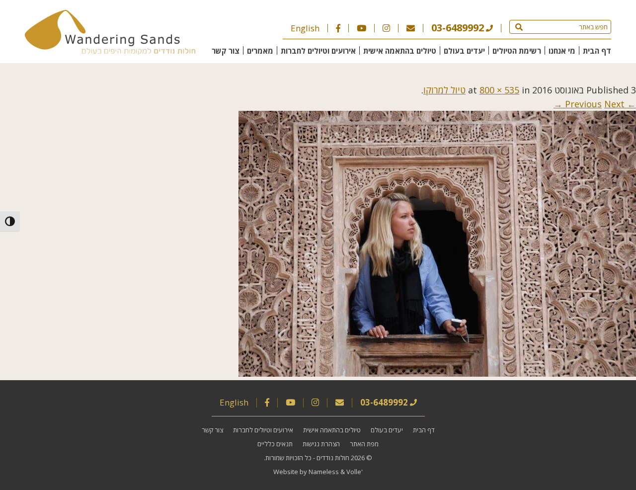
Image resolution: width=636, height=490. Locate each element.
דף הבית (597, 51)
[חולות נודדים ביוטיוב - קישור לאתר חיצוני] (361, 28)
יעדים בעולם (464, 51)
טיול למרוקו (444, 90)
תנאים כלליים (275, 443)
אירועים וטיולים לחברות (318, 51)
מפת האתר (364, 443)
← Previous (600, 104)
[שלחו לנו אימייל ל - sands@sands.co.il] (410, 28)
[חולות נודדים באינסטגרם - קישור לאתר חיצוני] (386, 28)
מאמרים (260, 51)
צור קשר (225, 51)
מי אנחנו (562, 51)
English (305, 28)
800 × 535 (499, 90)
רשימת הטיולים (516, 51)
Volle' (354, 471)
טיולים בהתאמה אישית (399, 51)
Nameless (324, 471)
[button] (519, 26)
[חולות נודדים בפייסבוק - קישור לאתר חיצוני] (338, 28)
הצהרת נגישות (321, 443)
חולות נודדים (333, 457)
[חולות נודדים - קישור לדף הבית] (110, 51)
